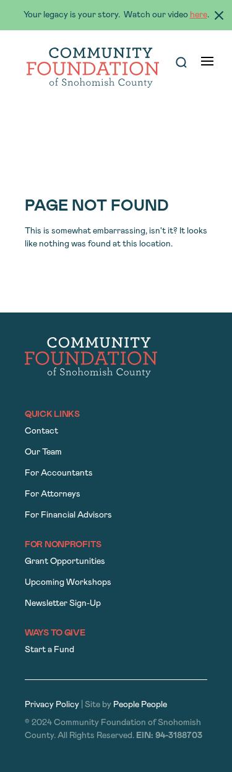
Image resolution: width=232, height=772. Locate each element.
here (198, 15)
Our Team (43, 452)
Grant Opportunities (65, 561)
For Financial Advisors (68, 515)
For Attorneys (52, 494)
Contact (41, 431)
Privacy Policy (52, 705)
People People (140, 705)
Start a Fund (49, 650)
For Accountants (59, 473)
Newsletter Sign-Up (63, 603)
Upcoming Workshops (68, 582)
